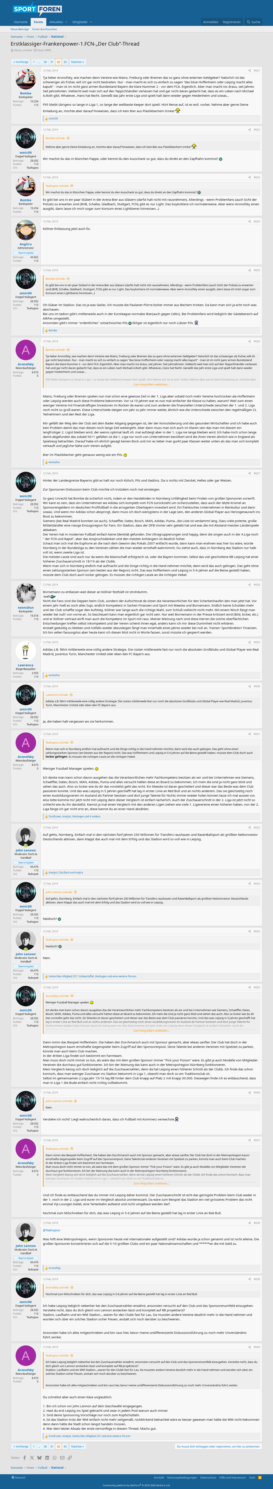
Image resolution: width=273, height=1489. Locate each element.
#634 (257, 931)
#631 (257, 734)
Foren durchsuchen (44, 29)
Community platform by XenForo (136, 1485)
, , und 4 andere (74, 816)
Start (252, 1477)
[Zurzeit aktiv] (26, 846)
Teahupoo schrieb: (57, 186)
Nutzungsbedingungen (182, 1477)
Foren (38, 22)
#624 (257, 221)
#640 (257, 1347)
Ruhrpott (33, 874)
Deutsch (19, 1477)
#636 (257, 1092)
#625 (257, 270)
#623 (257, 177)
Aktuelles (56, 22)
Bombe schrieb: (55, 138)
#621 (257, 70)
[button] (66, 22)
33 (65, 62)
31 (51, 62)
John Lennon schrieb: (59, 892)
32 (58, 62)
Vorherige (22, 62)
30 (45, 62)
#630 (257, 686)
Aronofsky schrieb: (57, 996)
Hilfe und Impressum (232, 1477)
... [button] (39, 62)
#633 (257, 883)
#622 (257, 129)
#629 (257, 642)
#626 (257, 341)
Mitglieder (80, 22)
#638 (257, 1223)
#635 (257, 987)
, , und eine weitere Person (92, 976)
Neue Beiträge (20, 29)
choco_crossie (23, 50)
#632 (257, 827)
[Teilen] (249, 70)
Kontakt (159, 1477)
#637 (257, 1140)
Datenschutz (208, 1477)
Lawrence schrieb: (57, 695)
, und (66, 872)
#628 (257, 584)
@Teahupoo (51, 1230)
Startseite (21, 22)
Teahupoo (32, 168)
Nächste (76, 62)
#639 (257, 1279)
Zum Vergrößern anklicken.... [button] (152, 384)
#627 (257, 473)
